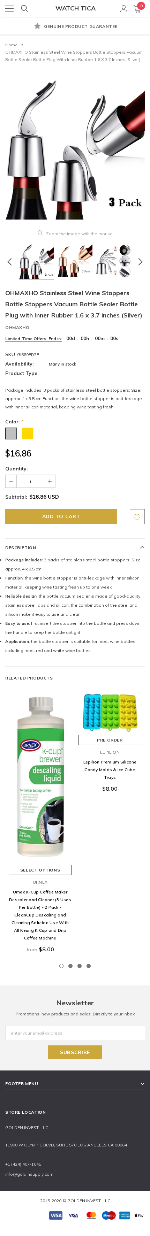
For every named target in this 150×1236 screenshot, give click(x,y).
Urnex (40, 882)
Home (11, 44)
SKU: (10, 354)
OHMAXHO (17, 327)
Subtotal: (16, 497)
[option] (75, 27)
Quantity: (16, 469)
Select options (40, 870)
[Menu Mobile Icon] (9, 9)
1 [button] (61, 966)
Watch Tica (75, 8)
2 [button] (70, 966)
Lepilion (110, 752)
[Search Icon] (24, 8)
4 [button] (89, 966)
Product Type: (22, 373)
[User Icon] (123, 8)
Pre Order (109, 740)
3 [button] (79, 966)
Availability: (19, 364)
